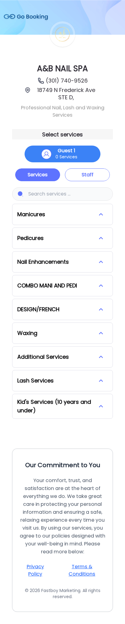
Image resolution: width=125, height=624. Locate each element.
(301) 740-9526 (67, 80)
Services (38, 174)
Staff (87, 174)
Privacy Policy (35, 570)
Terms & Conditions (82, 570)
